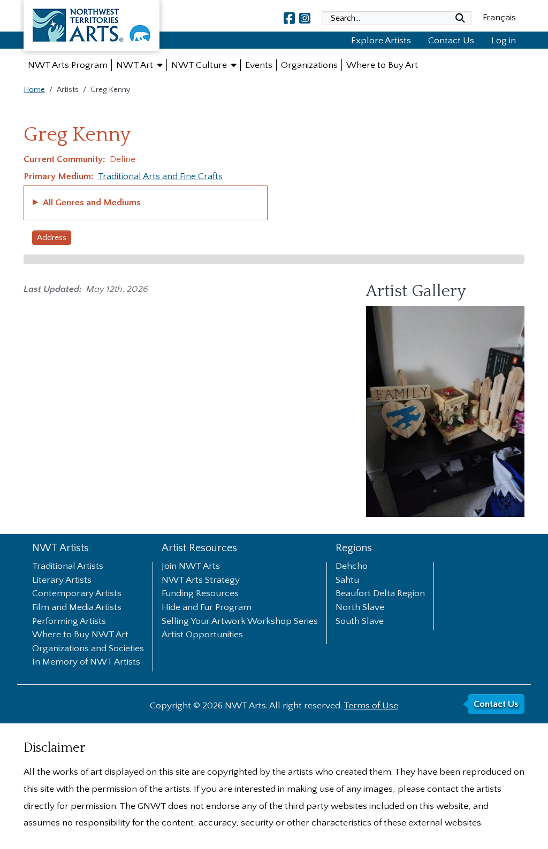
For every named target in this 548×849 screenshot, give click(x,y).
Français (499, 17)
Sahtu (347, 580)
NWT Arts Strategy (201, 580)
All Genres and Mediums (92, 202)
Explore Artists (381, 40)
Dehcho (352, 567)
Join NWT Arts (191, 567)
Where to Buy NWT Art (80, 635)
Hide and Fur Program (207, 608)
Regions (354, 548)
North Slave (360, 608)
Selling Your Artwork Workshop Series (240, 622)
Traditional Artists (67, 567)
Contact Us (451, 40)
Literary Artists (62, 580)
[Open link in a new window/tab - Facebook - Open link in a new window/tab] (289, 18)
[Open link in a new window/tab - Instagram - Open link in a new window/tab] (304, 18)
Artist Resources (199, 548)
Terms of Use (371, 705)
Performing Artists (69, 622)
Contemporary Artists (76, 594)
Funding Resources (200, 594)
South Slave (360, 622)
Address (51, 237)
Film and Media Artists (76, 608)
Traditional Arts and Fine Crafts (160, 176)
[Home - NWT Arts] (91, 28)
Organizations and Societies (88, 649)
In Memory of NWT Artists (86, 662)
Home (34, 90)
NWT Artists (60, 548)
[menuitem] (68, 65)
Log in (503, 40)
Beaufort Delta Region (380, 594)
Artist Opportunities (202, 635)
